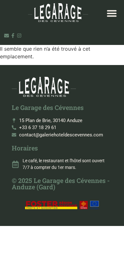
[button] (112, 13)
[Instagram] (19, 35)
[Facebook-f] (12, 35)
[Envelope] (6, 35)
